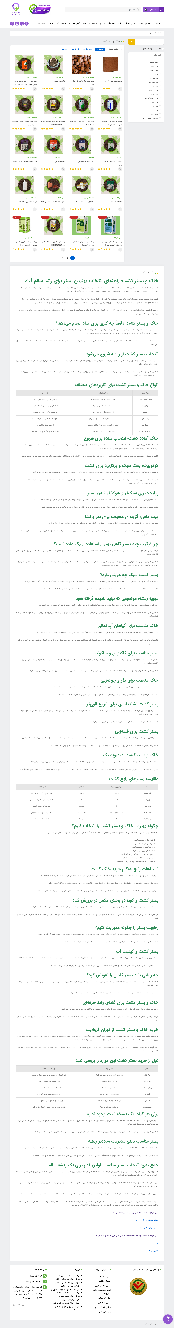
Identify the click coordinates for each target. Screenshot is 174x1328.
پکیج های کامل (105, 1311)
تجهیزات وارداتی (144, 23)
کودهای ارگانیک (105, 1281)
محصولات (156, 23)
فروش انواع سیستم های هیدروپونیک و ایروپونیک (69, 1298)
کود (119, 23)
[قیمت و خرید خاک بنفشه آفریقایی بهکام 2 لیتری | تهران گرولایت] (24, 144)
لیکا (156, 74)
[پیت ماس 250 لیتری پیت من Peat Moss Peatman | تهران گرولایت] (24, 225)
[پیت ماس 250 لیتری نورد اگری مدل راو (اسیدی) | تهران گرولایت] (81, 225)
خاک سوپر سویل (59, 81)
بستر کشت (154, 70)
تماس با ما (41, 23)
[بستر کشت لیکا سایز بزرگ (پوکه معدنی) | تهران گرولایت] (81, 64)
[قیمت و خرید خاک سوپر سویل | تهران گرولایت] (53, 64)
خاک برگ (155, 86)
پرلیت (156, 110)
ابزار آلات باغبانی (104, 1298)
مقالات (51, 23)
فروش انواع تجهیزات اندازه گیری (66, 1303)
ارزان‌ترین (64, 49)
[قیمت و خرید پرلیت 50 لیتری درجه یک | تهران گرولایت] (24, 185)
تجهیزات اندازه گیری (103, 1285)
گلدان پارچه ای (74, 23)
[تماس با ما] (168, 1319)
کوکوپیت (155, 106)
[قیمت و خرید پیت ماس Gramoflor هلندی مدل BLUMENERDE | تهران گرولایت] (53, 104)
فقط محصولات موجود (151, 48)
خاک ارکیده (154, 102)
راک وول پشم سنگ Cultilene (83, 201)
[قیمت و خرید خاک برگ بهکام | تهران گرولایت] (53, 144)
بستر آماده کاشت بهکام (86, 161)
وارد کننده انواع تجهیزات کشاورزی (65, 1289)
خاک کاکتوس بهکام (116, 201)
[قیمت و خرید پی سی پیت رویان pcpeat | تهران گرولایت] (110, 64)
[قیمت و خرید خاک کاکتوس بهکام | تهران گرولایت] (110, 185)
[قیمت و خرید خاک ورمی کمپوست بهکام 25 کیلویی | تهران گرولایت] (110, 144)
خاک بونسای (153, 94)
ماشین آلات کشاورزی (107, 23)
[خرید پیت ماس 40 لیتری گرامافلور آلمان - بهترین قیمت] (53, 225)
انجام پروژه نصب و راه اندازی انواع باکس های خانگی (67, 1284)
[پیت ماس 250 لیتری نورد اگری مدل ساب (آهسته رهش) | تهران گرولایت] (110, 225)
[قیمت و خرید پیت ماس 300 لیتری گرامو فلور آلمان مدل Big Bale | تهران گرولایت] (110, 104)
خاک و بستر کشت (90, 23)
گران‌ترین (75, 49)
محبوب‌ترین (87, 49)
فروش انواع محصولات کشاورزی (66, 1279)
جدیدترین (100, 49)
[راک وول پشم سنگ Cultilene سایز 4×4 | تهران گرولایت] (81, 185)
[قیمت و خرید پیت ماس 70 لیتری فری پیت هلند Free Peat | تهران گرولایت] (81, 104)
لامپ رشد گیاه (129, 23)
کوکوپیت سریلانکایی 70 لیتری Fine (53, 201)
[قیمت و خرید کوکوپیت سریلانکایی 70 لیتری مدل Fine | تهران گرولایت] (53, 185)
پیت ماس (154, 66)
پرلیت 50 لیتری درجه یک (28, 201)
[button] (153, 9)
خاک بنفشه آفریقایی (151, 98)
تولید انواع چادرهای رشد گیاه (67, 1293)
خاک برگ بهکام (60, 161)
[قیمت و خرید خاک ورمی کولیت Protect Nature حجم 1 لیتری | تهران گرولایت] (24, 104)
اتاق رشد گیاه (61, 23)
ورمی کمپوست (153, 82)
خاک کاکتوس (153, 90)
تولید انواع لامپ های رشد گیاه (66, 1275)
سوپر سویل (154, 62)
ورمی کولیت (154, 78)
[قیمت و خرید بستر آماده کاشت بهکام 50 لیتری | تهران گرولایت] (81, 144)
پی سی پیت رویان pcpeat (113, 81)
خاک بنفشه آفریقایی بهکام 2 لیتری (25, 161)
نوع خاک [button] (157, 55)
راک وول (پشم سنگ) (150, 118)
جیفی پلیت (154, 114)
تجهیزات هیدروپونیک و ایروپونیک (102, 1292)
